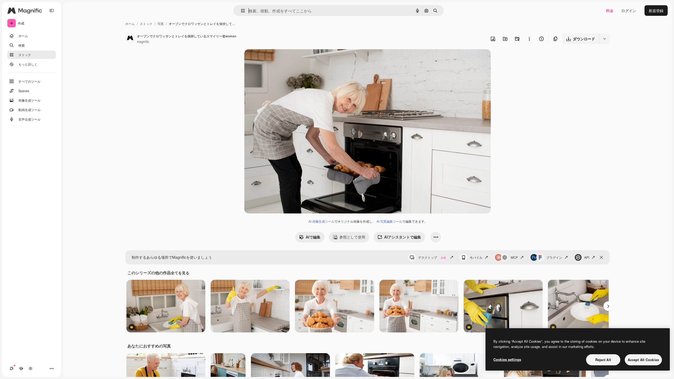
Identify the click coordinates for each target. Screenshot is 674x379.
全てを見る (180, 272)
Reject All (603, 359)
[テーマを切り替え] (30, 368)
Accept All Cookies (643, 359)
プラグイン (554, 257)
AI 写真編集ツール (389, 221)
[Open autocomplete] (241, 11)
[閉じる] (601, 257)
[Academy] (21, 368)
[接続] (11, 368)
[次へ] (608, 306)
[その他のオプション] (529, 38)
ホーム (130, 23)
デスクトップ (432, 257)
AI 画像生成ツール (321, 221)
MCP (514, 257)
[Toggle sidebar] (51, 10)
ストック (146, 23)
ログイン (628, 10)
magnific (143, 41)
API (586, 257)
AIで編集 (313, 237)
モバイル (476, 257)
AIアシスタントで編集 (402, 237)
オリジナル (280, 59)
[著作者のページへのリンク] (130, 38)
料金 (609, 10)
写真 (160, 23)
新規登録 (656, 10)
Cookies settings (507, 359)
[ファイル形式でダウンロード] (604, 38)
